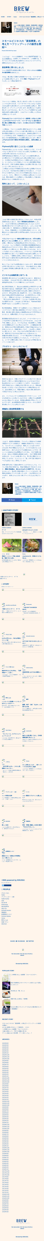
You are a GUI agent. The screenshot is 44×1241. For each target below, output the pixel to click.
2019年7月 (5, 1134)
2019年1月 (5, 1146)
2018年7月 (5, 1157)
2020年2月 (5, 1120)
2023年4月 (5, 1047)
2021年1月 (5, 1099)
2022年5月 (5, 1068)
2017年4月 (5, 1186)
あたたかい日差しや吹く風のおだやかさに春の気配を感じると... (11, 643)
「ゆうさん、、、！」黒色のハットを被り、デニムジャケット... (32, 532)
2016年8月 (5, 1202)
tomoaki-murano (6, 910)
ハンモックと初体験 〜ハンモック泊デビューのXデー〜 (11, 702)
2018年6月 (5, 1159)
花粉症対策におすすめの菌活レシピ (32, 673)
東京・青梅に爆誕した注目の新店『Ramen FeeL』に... (32, 826)
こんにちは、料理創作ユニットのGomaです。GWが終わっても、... (31, 561)
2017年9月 (5, 1177)
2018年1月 (5, 1169)
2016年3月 (5, 1211)
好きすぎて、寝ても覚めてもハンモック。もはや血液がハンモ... (11, 706)
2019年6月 (5, 1136)
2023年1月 (5, 1053)
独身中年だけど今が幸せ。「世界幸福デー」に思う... (11, 671)
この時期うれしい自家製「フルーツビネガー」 (24, 974)
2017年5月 (5, 1184)
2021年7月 (5, 1088)
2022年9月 (5, 1060)
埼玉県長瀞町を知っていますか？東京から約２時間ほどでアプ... (11, 561)
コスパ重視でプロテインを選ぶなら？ (32, 796)
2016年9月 (5, 1200)
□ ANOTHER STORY (9, 510)
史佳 (2, 900)
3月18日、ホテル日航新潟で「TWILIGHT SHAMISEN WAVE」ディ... (31, 613)
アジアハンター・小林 (7, 897)
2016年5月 (5, 1208)
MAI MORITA (5, 906)
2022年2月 (5, 1074)
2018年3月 (5, 1165)
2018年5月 (5, 1161)
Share (12, 500)
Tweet (33, 500)
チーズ (4, 530)
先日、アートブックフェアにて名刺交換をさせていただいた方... (11, 532)
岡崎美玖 (4, 912)
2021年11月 (5, 1080)
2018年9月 (5, 1153)
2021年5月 (5, 1091)
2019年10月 (5, 1128)
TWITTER (31, 941)
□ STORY (5, 584)
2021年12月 (5, 1078)
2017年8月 (5, 1179)
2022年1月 (5, 1076)
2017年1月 (5, 1192)
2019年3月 (5, 1142)
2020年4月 (5, 1117)
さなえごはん (5, 893)
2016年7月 (5, 1204)
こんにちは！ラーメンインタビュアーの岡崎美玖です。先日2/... (32, 829)
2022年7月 (5, 1064)
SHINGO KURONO (6, 527)
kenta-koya (4, 904)
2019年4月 (5, 1140)
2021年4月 (5, 1093)
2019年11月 (5, 1126)
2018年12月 (5, 1148)
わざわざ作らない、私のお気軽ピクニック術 (11, 639)
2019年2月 (5, 1144)
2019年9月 (5, 1130)
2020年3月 (5, 1119)
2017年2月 (5, 1190)
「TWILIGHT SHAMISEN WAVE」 (29, 608)
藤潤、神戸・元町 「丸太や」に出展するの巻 (32, 705)
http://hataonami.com (29, 26)
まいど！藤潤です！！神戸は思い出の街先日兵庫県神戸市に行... (32, 709)
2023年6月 (5, 1043)
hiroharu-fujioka (6, 916)
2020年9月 (5, 1107)
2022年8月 (5, 1062)
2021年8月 (5, 1086)
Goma (24, 554)
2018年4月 (5, 1163)
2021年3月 (5, 1095)
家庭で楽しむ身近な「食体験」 (20, 999)
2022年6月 (5, 1066)
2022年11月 (5, 1057)
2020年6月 (5, 1113)
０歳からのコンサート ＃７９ (11, 609)
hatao (15, 50)
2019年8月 (5, 1132)
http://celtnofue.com (21, 28)
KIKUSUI (4, 924)
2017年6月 (5, 1182)
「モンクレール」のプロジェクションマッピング (11, 735)
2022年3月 (5, 1072)
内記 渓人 (4, 908)
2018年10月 (5, 1151)
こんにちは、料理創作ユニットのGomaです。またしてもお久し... (31, 769)
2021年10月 (5, 1082)
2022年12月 (5, 1055)
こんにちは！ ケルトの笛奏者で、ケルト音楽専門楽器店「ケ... (11, 675)
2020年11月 (5, 1103)
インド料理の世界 (7, 795)
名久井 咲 (4, 902)
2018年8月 (5, 1155)
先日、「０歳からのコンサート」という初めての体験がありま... (11, 611)
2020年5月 (5, 1115)
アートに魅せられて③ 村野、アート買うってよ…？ (17, 1033)
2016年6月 (5, 1206)
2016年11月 (5, 1196)
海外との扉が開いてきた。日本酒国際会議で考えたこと (32, 736)
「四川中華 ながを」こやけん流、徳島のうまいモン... (11, 767)
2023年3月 (5, 1049)
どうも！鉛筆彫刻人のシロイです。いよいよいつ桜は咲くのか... (11, 860)
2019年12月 (5, 1124)
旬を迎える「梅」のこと (18, 991)
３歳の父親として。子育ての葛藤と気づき (14, 1031)
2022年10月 (5, 1059)
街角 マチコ (4, 922)
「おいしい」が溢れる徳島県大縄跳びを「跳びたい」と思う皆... (11, 771)
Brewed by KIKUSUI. (22, 963)
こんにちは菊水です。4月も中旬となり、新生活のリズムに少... (11, 828)
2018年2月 (5, 1167)
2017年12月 (5, 1171)
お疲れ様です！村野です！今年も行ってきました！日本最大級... (32, 646)
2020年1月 (5, 1122)
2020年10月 (5, 1105)
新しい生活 (5, 825)
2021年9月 (5, 1084)
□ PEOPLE (5, 889)
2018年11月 (5, 1150)
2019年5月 (5, 1138)
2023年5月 (5, 1045)
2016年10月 (5, 1198)
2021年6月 (5, 1090)
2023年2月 (5, 1051)
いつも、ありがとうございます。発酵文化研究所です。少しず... (32, 677)
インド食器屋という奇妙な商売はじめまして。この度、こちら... (11, 798)
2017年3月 (5, 1188)
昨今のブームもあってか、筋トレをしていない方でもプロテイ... (32, 800)
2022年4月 (5, 1070)
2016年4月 (5, 1210)
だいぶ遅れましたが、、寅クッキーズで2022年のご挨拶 (32, 765)
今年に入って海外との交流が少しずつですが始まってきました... (32, 740)
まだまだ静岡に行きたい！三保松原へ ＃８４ (15, 1027)
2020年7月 (5, 1111)
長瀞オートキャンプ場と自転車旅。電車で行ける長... (11, 557)
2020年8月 (5, 1109)
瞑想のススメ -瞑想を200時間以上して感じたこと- (11, 857)
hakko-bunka (5, 899)
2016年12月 (5, 1194)
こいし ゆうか (5, 554)
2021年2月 (5, 1097)
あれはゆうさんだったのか (30, 530)
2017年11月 (5, 1173)
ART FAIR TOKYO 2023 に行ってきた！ (32, 642)
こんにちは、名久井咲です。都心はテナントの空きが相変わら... (11, 738)
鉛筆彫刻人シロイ (6, 914)
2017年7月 (5, 1181)
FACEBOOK (21, 941)
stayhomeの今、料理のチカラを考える (31, 557)
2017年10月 (5, 1175)
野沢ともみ (4, 920)
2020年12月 (5, 1101)
